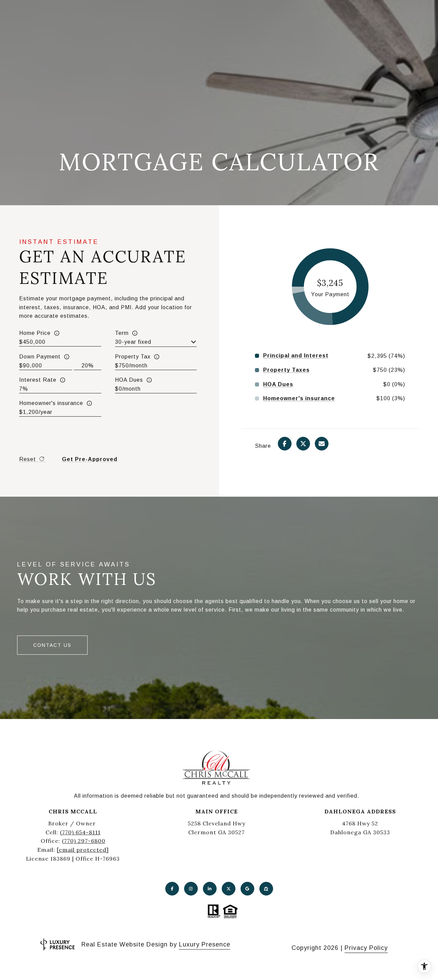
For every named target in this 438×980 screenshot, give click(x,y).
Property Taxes (286, 370)
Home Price (35, 333)
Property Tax (133, 357)
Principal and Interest (295, 355)
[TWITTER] (228, 889)
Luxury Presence (204, 944)
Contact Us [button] (52, 645)
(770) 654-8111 (80, 832)
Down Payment (40, 357)
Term (122, 333)
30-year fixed (133, 342)
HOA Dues (129, 380)
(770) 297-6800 (83, 840)
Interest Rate (37, 380)
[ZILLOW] (266, 889)
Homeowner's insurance (51, 403)
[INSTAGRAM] (191, 889)
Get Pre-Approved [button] (89, 459)
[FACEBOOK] (172, 889)
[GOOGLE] (247, 889)
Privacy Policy (366, 947)
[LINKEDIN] (210, 889)
